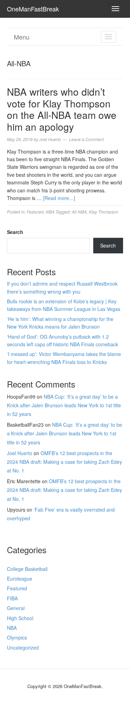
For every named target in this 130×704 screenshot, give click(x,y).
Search (15, 231)
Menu (21, 36)
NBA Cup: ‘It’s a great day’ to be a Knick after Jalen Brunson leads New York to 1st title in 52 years (64, 405)
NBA (50, 212)
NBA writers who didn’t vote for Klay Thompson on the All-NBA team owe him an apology (61, 109)
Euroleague (19, 578)
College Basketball (27, 568)
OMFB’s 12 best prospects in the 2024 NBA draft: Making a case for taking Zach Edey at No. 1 (64, 462)
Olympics (17, 637)
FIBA (12, 598)
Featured (35, 212)
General (16, 608)
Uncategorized (23, 647)
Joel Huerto (19, 453)
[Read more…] (59, 197)
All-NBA (79, 212)
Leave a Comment (86, 139)
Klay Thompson (103, 212)
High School (20, 618)
